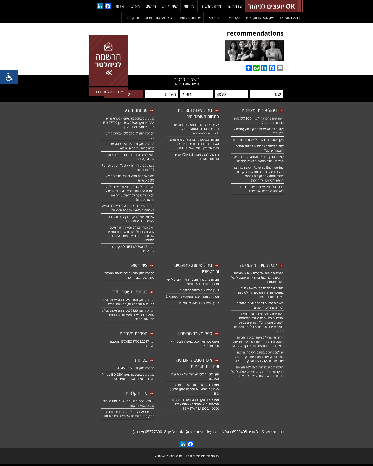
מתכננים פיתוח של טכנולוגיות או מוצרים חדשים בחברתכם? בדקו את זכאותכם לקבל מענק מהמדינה (257, 277)
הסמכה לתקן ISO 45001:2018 (135, 368)
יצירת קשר (234, 6)
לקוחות (189, 6)
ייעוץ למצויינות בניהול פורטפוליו (199, 303)
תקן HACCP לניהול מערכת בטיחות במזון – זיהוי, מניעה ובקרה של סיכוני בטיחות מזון (127, 414)
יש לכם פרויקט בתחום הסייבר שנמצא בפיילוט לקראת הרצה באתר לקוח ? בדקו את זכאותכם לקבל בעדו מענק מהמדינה (259, 356)
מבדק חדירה (132, 18)
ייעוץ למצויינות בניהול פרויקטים (199, 290)
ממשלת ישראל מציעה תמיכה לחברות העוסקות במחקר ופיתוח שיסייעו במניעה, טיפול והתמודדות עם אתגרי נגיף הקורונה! (258, 341)
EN (122, 6)
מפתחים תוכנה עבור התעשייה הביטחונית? (192, 296)
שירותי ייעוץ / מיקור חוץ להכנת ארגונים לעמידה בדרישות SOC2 (130, 219)
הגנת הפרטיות (215, 18)
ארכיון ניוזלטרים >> (109, 91)
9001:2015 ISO (290, 18)
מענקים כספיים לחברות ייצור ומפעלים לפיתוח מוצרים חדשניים (260, 305)
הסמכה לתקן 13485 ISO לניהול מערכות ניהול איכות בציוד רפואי (129, 275)
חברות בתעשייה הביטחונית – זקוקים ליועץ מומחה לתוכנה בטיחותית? (192, 281)
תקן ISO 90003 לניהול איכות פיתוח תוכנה (258, 140)
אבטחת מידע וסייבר (189, 18)
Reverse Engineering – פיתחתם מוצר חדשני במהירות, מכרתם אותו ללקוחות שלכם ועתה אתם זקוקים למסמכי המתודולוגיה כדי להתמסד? (259, 173)
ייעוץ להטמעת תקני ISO (260, 18)
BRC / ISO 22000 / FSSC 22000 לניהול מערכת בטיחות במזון (128, 403)
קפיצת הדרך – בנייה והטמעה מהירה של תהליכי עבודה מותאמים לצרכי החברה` (259, 159)
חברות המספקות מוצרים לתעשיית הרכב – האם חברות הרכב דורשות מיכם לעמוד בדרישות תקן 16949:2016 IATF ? (193, 143)
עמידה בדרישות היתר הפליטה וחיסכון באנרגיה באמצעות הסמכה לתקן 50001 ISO (194, 389)
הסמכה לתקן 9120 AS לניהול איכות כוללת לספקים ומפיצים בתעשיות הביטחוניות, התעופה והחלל (128, 314)
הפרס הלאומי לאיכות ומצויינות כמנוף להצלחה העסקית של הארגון (261, 189)
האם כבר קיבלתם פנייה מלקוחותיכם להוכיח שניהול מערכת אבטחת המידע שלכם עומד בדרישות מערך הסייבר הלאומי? (131, 233)
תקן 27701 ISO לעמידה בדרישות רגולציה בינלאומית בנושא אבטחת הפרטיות (128, 208)
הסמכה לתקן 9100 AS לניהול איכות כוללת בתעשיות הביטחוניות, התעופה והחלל (128, 302)
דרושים (151, 6)
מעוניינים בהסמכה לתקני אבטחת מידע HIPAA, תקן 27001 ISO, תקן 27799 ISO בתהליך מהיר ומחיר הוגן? (128, 122)
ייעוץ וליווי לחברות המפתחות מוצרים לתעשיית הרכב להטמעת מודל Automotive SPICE (196, 128)
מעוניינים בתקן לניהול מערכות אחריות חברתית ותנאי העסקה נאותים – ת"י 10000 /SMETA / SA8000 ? (195, 404)
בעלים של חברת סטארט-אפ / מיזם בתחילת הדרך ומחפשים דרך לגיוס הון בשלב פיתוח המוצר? (260, 292)
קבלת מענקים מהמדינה (158, 18)
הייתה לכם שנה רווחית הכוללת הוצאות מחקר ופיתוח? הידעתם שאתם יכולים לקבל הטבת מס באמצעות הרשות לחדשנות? (257, 371)
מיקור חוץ (234, 18)
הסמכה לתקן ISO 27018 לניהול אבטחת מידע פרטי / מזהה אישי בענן (129, 146)
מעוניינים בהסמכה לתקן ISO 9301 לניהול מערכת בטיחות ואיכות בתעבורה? (128, 376)
